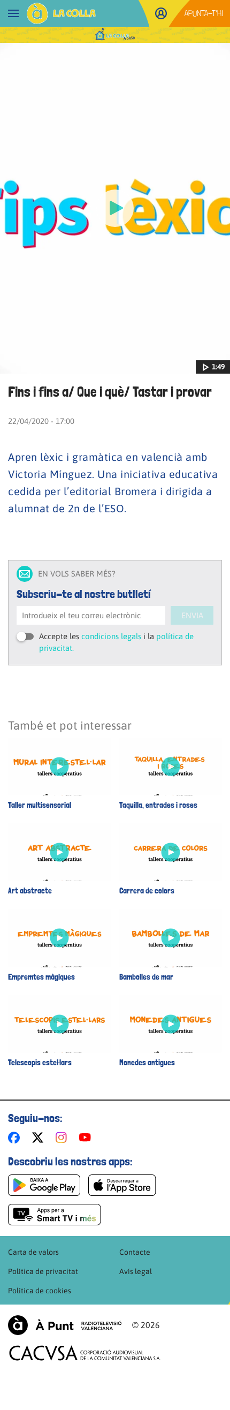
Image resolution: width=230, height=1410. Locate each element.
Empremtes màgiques (41, 977)
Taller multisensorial (39, 805)
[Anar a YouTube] (87, 1137)
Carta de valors (33, 1252)
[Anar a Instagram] (63, 1137)
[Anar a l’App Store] (122, 1185)
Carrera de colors (146, 891)
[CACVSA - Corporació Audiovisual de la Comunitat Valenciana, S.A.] (85, 1353)
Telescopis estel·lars (40, 1062)
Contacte (134, 1252)
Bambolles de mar (146, 977)
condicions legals (111, 636)
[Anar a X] (40, 1137)
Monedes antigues (147, 1062)
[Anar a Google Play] (44, 1185)
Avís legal (135, 1271)
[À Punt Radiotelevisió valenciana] (64, 1325)
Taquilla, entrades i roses (158, 805)
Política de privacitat (43, 1271)
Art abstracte (30, 891)
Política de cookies (39, 1290)
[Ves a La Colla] (61, 13)
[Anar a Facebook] (16, 1137)
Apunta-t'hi (204, 13)
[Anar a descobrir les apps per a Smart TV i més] (54, 1214)
